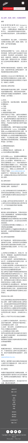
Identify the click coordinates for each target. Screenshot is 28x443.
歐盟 (14, 408)
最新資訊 (14, 416)
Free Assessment (9, 8)
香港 (14, 406)
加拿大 (14, 400)
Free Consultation (20, 8)
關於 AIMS (14, 392)
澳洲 (14, 398)
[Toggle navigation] (23, 3)
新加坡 (14, 404)
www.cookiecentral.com (18, 171)
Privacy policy (10, 438)
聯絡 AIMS (14, 422)
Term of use (17, 438)
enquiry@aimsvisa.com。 (8, 357)
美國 (14, 402)
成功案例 (14, 414)
